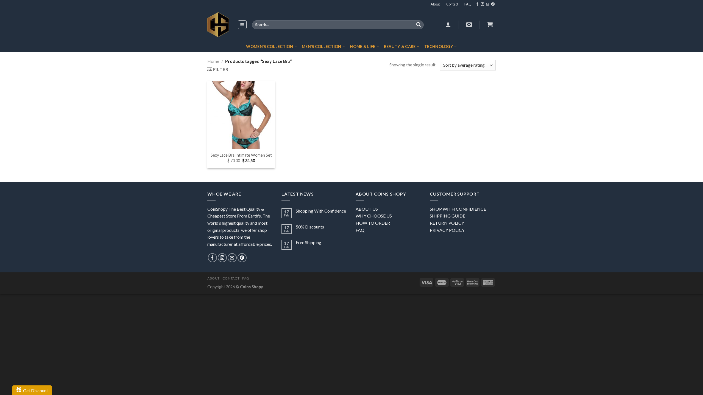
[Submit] (418, 25)
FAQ (468, 4)
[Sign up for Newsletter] (469, 24)
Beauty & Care (400, 46)
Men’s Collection (321, 46)
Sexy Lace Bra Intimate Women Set (241, 155)
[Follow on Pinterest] (493, 4)
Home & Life (362, 46)
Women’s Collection (269, 46)
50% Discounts (310, 226)
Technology (438, 46)
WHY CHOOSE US (374, 215)
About (435, 4)
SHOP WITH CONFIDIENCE (458, 208)
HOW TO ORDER (373, 222)
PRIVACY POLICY (447, 230)
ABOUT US (367, 208)
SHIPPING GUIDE (447, 215)
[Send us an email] (487, 4)
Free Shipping (308, 242)
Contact (452, 4)
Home (213, 61)
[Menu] (242, 24)
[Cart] (490, 24)
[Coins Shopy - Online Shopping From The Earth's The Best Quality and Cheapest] (218, 25)
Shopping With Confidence (321, 210)
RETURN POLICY (447, 222)
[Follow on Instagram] (482, 4)
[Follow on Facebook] (477, 4)
